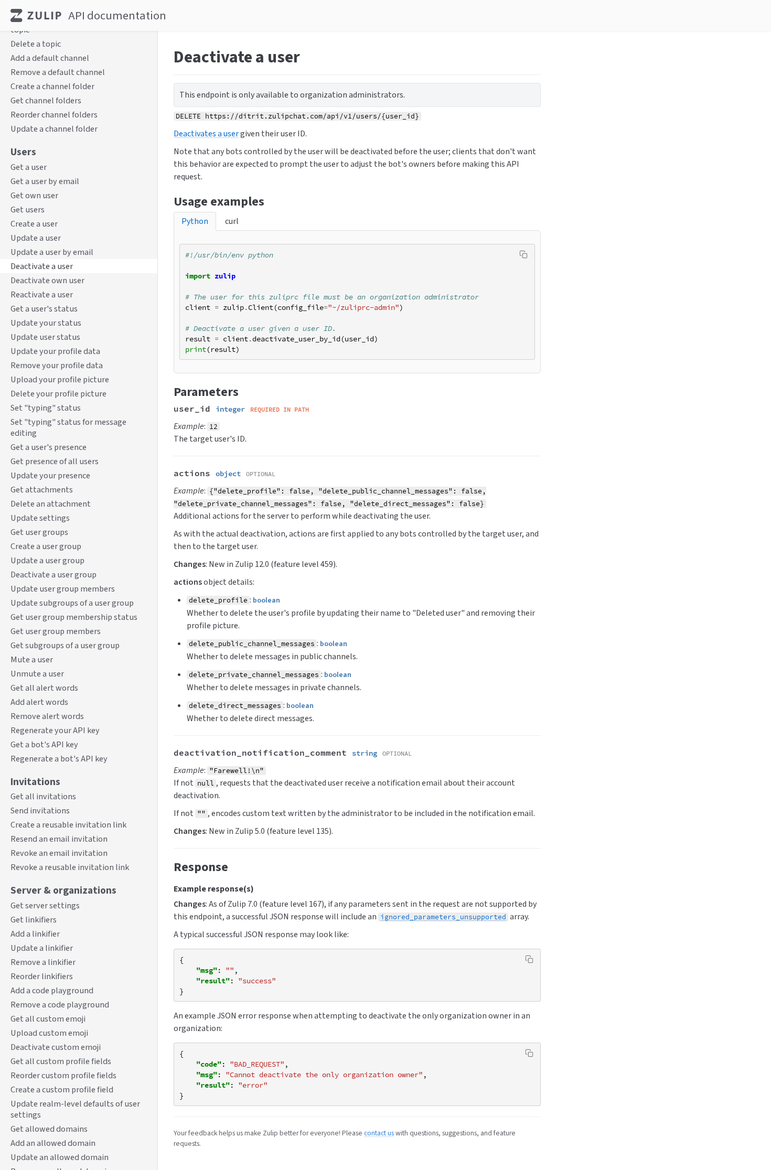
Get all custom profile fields (60, 1061)
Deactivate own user (47, 280)
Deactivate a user (41, 266)
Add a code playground (51, 990)
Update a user (35, 237)
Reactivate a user (41, 294)
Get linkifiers (33, 919)
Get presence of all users (54, 461)
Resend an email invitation (59, 839)
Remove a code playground (59, 1004)
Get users (27, 209)
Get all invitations (43, 796)
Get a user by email (44, 181)
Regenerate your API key (55, 730)
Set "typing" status (45, 407)
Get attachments (41, 489)
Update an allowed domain (59, 1157)
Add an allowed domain (52, 1142)
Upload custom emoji (49, 1032)
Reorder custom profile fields (63, 1075)
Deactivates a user (206, 133)
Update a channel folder (54, 129)
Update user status (45, 336)
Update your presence (50, 475)
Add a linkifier (35, 933)
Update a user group (47, 560)
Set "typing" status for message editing (68, 427)
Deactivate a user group (53, 574)
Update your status (45, 322)
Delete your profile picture (58, 393)
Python (194, 221)
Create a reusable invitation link (68, 825)
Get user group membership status (73, 616)
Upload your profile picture (59, 379)
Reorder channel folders (54, 115)
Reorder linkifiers (41, 976)
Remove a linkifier (43, 962)
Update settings (40, 517)
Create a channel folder (52, 86)
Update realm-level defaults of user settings (75, 1109)
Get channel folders (45, 100)
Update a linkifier (41, 947)
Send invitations (40, 811)
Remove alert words (47, 716)
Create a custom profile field (61, 1089)
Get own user (34, 195)
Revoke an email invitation (59, 853)
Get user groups (39, 532)
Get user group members (55, 631)
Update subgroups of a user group (72, 602)
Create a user (34, 223)
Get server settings (45, 905)
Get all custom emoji (47, 1018)
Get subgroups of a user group (65, 645)
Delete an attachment (50, 503)
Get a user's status (44, 308)
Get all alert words (44, 687)
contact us (379, 1132)
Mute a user (31, 659)
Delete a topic (35, 44)
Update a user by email (51, 251)
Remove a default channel (57, 72)
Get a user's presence (48, 447)
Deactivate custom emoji (55, 1047)
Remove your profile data (56, 365)
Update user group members (62, 588)
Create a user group (45, 546)
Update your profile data (55, 351)
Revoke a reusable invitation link (69, 867)
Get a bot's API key (44, 744)
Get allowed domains (49, 1128)
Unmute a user (37, 673)
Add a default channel (49, 58)
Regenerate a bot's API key (59, 758)
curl (232, 221)
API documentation (117, 15)
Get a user (28, 167)
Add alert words (39, 701)
